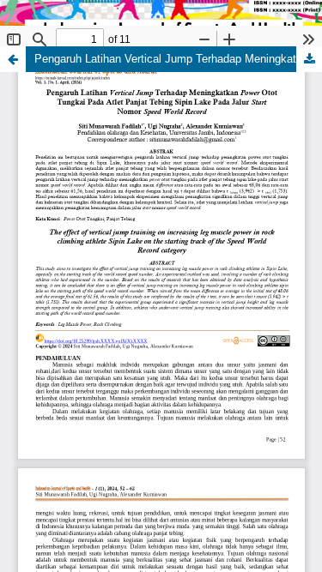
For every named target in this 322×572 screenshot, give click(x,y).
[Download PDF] (309, 59)
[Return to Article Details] (13, 59)
